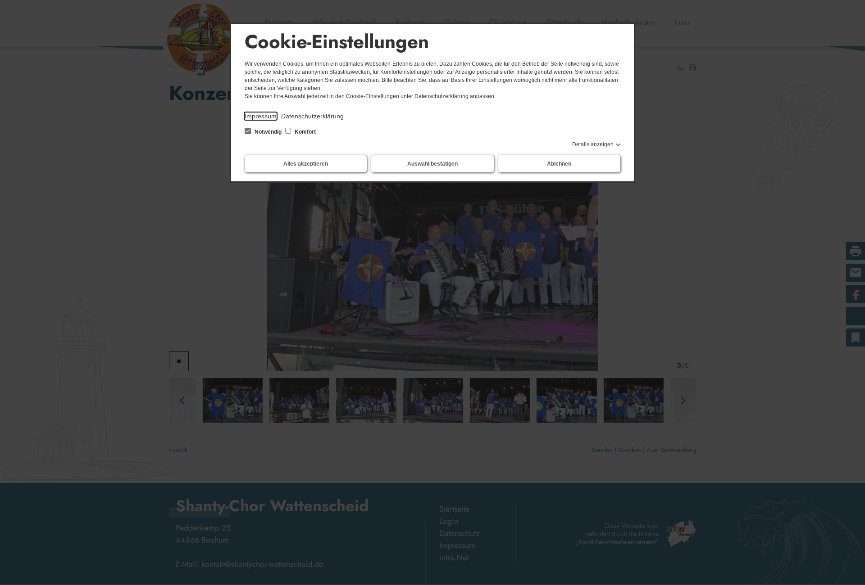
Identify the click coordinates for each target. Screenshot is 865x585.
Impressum (261, 116)
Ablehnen (559, 164)
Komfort (304, 132)
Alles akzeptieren (305, 164)
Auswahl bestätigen (432, 164)
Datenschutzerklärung (312, 116)
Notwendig (268, 132)
